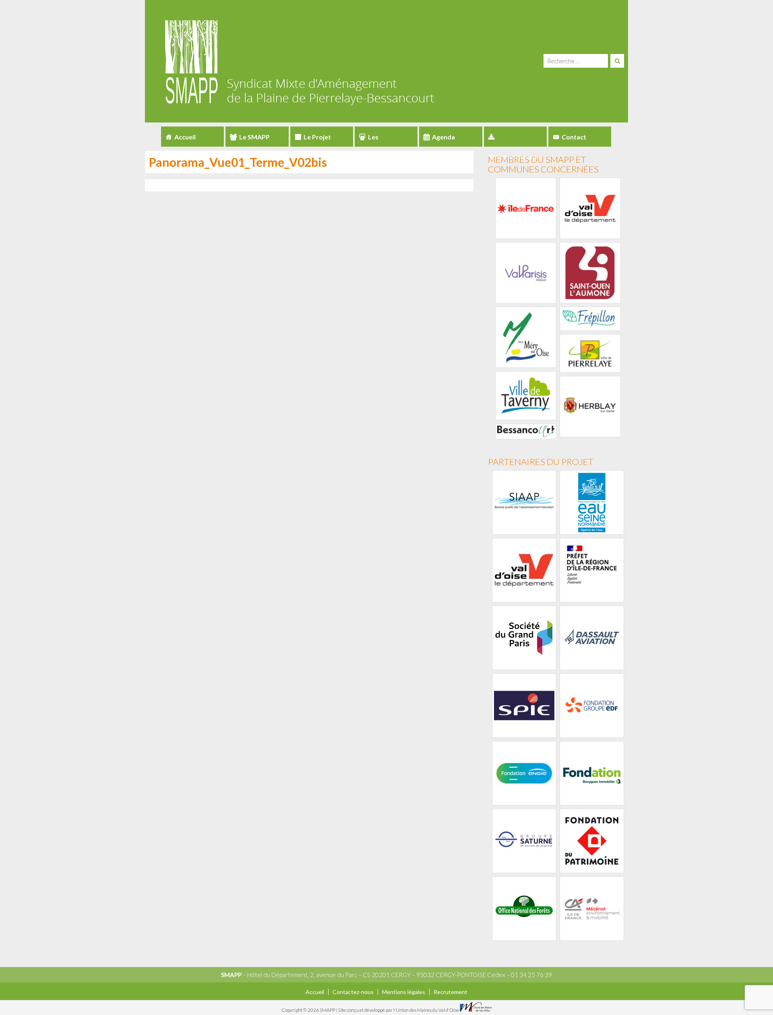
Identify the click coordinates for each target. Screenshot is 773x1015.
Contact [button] (574, 137)
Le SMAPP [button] (254, 137)
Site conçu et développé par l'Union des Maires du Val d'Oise (398, 1010)
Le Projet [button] (317, 137)
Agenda (443, 137)
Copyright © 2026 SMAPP (308, 1010)
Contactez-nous (353, 992)
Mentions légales (403, 992)
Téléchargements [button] (515, 137)
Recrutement (450, 992)
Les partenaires (377, 140)
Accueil (185, 137)
